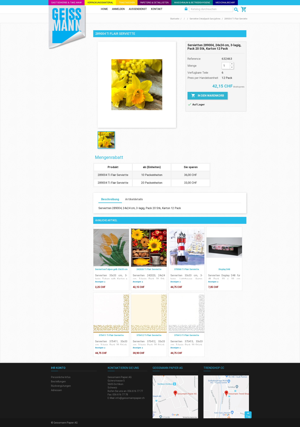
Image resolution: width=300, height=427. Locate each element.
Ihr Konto (58, 368)
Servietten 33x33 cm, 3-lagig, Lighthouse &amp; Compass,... (186, 279)
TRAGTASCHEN (127, 2)
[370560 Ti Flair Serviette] (186, 248)
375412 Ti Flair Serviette (148, 335)
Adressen (56, 390)
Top (248, 416)
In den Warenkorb (207, 95)
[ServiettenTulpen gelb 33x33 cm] (111, 248)
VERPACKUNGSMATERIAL (100, 2)
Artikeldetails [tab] (134, 199)
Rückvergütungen (61, 385)
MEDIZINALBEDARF (225, 2)
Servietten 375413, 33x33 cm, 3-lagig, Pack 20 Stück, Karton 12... (186, 345)
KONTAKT (156, 9)
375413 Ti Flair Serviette (186, 335)
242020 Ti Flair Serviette (148, 269)
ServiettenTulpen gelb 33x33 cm (111, 269)
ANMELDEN (118, 9)
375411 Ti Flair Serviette (111, 335)
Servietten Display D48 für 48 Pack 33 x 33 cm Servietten (224, 279)
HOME (104, 9)
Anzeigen (99, 282)
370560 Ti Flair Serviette (186, 269)
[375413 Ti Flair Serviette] (186, 314)
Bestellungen (58, 381)
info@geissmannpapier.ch (130, 398)
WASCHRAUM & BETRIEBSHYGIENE (192, 2)
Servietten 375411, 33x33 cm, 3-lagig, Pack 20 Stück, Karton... (111, 345)
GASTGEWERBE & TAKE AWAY (66, 2)
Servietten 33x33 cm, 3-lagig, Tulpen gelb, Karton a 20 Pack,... (111, 279)
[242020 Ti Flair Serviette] (149, 248)
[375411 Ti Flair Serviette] (111, 314)
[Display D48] (224, 248)
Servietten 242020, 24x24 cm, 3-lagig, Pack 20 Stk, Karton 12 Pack (149, 279)
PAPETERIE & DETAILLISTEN (154, 2)
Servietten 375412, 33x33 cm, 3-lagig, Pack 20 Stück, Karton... (149, 345)
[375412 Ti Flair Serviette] (149, 314)
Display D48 (224, 269)
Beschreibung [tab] (110, 199)
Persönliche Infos (60, 377)
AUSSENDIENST (138, 9)
